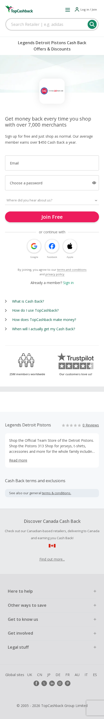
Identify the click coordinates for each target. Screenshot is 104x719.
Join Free (52, 216)
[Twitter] (44, 683)
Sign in (68, 282)
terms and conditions (71, 269)
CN (39, 674)
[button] (68, 9)
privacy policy (54, 274)
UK (29, 674)
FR (67, 674)
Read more (18, 460)
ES (95, 674)
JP (48, 674)
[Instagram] (60, 683)
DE (58, 674)
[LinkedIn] (52, 683)
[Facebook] (36, 683)
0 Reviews (91, 425)
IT (86, 674)
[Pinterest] (67, 683)
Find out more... (52, 559)
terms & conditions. (56, 493)
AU (77, 674)
